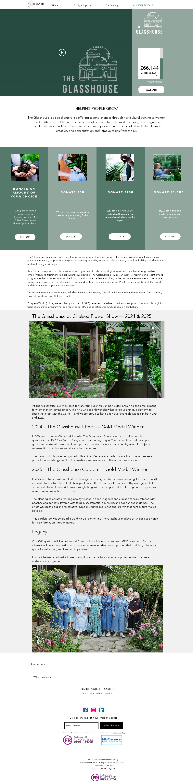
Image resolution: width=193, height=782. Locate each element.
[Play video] (62, 52)
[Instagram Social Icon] (93, 710)
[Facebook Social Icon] (85, 710)
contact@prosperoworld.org (106, 759)
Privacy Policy (119, 732)
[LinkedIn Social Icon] (101, 710)
